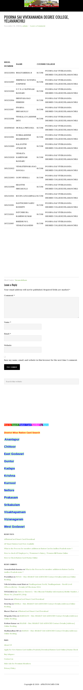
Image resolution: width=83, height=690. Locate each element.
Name (7, 322)
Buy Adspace (9, 654)
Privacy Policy (9, 668)
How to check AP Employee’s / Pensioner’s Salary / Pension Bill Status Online (36, 553)
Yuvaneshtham (21, 280)
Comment (9, 295)
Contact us (8, 659)
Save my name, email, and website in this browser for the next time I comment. (40, 360)
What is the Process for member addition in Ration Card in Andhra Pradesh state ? (38, 548)
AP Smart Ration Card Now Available (19, 544)
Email (7, 333)
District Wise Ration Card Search (22, 432)
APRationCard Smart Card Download (19, 539)
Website (8, 345)
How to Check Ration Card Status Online (21, 558)
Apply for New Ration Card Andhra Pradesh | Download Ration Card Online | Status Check (41, 650)
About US (8, 645)
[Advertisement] (41, 45)
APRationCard (41, 3)
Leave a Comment (37, 26)
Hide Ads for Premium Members (17, 663)
